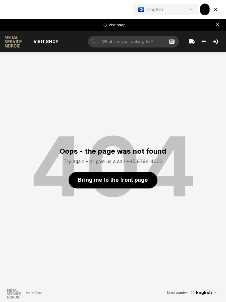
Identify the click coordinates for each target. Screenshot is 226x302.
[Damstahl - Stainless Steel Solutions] (13, 41)
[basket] (192, 41)
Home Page (33, 292)
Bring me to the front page (113, 180)
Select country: (177, 292)
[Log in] (215, 41)
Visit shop (46, 41)
